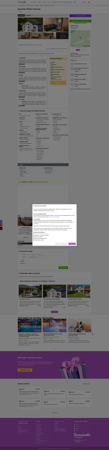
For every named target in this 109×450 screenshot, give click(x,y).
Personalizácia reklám (39, 240)
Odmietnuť (58, 243)
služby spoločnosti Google (54, 216)
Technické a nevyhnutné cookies (41, 233)
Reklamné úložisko (38, 236)
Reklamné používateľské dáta (41, 238)
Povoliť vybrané (64, 243)
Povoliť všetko (72, 243)
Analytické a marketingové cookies (42, 235)
